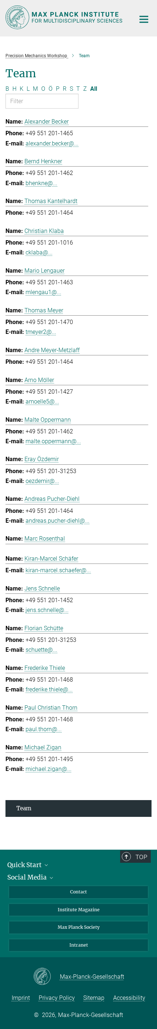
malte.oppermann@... (53, 441)
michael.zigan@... (49, 768)
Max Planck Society (79, 927)
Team (23, 808)
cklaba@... (39, 252)
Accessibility (129, 997)
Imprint (21, 997)
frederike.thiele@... (49, 689)
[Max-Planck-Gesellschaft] (46, 977)
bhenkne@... (41, 183)
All (93, 88)
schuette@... (41, 649)
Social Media (27, 877)
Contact (78, 891)
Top (141, 857)
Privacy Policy (57, 997)
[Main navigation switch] (144, 19)
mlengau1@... (43, 292)
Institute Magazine (79, 909)
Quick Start (25, 865)
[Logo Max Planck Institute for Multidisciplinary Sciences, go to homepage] (64, 17)
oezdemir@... (42, 481)
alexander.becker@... (52, 143)
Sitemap (93, 997)
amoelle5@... (42, 401)
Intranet (78, 945)
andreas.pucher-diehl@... (57, 520)
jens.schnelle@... (47, 610)
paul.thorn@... (44, 729)
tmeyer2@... (41, 331)
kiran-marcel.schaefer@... (58, 570)
